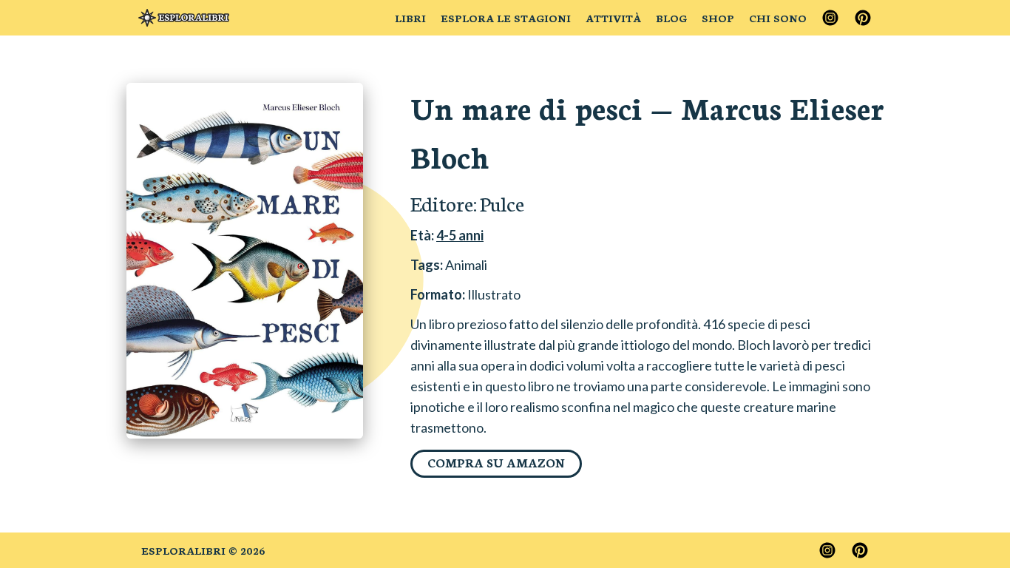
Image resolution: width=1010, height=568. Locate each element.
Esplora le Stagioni (506, 17)
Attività (613, 17)
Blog (671, 17)
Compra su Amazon (496, 461)
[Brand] (183, 18)
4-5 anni (460, 235)
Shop (718, 17)
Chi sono (778, 17)
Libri (410, 17)
